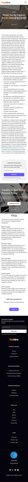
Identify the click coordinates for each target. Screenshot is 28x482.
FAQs (14, 412)
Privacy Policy (14, 460)
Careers (14, 417)
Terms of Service (14, 463)
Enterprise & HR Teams (14, 370)
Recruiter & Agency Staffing (14, 376)
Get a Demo (14, 209)
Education (14, 390)
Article (14, 12)
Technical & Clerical (14, 395)
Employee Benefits (14, 356)
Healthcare (14, 392)
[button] (25, 2)
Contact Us (14, 309)
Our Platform (14, 353)
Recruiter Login (14, 439)
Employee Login (14, 442)
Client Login (14, 437)
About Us (14, 415)
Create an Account (14, 203)
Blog (14, 409)
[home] (6, 2)
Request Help (14, 423)
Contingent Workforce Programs (14, 373)
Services (14, 351)
